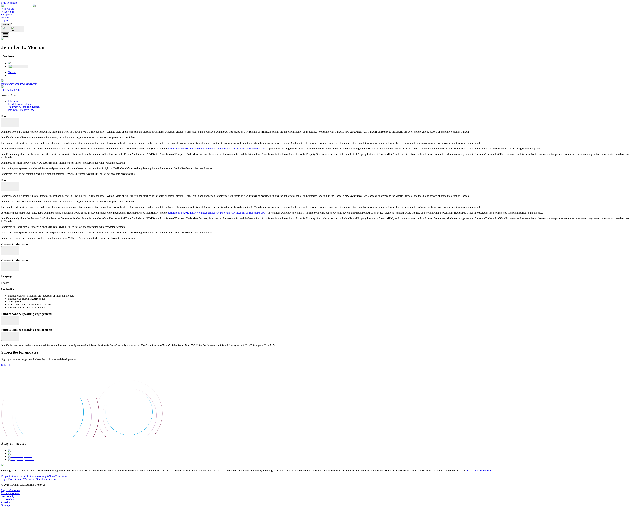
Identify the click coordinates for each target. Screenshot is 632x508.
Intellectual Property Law (21, 109)
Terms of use (8, 499)
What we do (7, 11)
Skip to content (9, 2)
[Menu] (5, 35)
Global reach (42, 479)
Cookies (5, 502)
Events (11, 479)
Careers (19, 479)
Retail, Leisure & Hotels (20, 104)
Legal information (10, 490)
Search (6, 24)
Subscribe (6, 365)
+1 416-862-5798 (10, 89)
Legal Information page (479, 470)
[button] (33, 5)
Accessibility (8, 496)
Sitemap (5, 505)
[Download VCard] (18, 66)
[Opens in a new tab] (19, 450)
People (4, 476)
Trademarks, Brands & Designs (24, 106)
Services (20, 476)
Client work (61, 476)
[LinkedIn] (18, 63)
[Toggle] (10, 122)
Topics (4, 20)
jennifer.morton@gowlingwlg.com (19, 83)
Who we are (7, 8)
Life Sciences (15, 101)
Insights (5, 17)
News (52, 476)
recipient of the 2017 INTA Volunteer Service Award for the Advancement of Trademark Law (216, 148)
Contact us (54, 479)
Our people (7, 14)
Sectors (12, 476)
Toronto (12, 72)
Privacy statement (10, 493)
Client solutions (33, 476)
